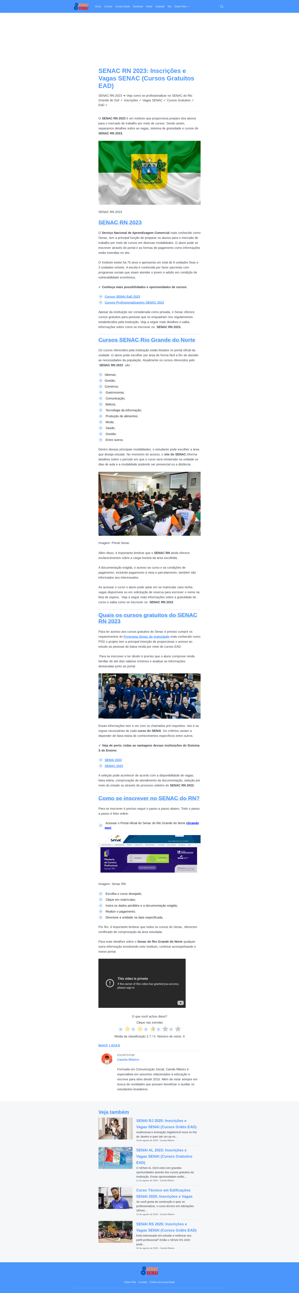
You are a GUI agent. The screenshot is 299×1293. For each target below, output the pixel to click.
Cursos (108, 6)
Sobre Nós (180, 6)
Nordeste (138, 6)
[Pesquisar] (222, 6)
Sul (169, 6)
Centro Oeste (122, 6)
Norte (149, 6)
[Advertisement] (149, 36)
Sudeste (160, 6)
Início (98, 6)
